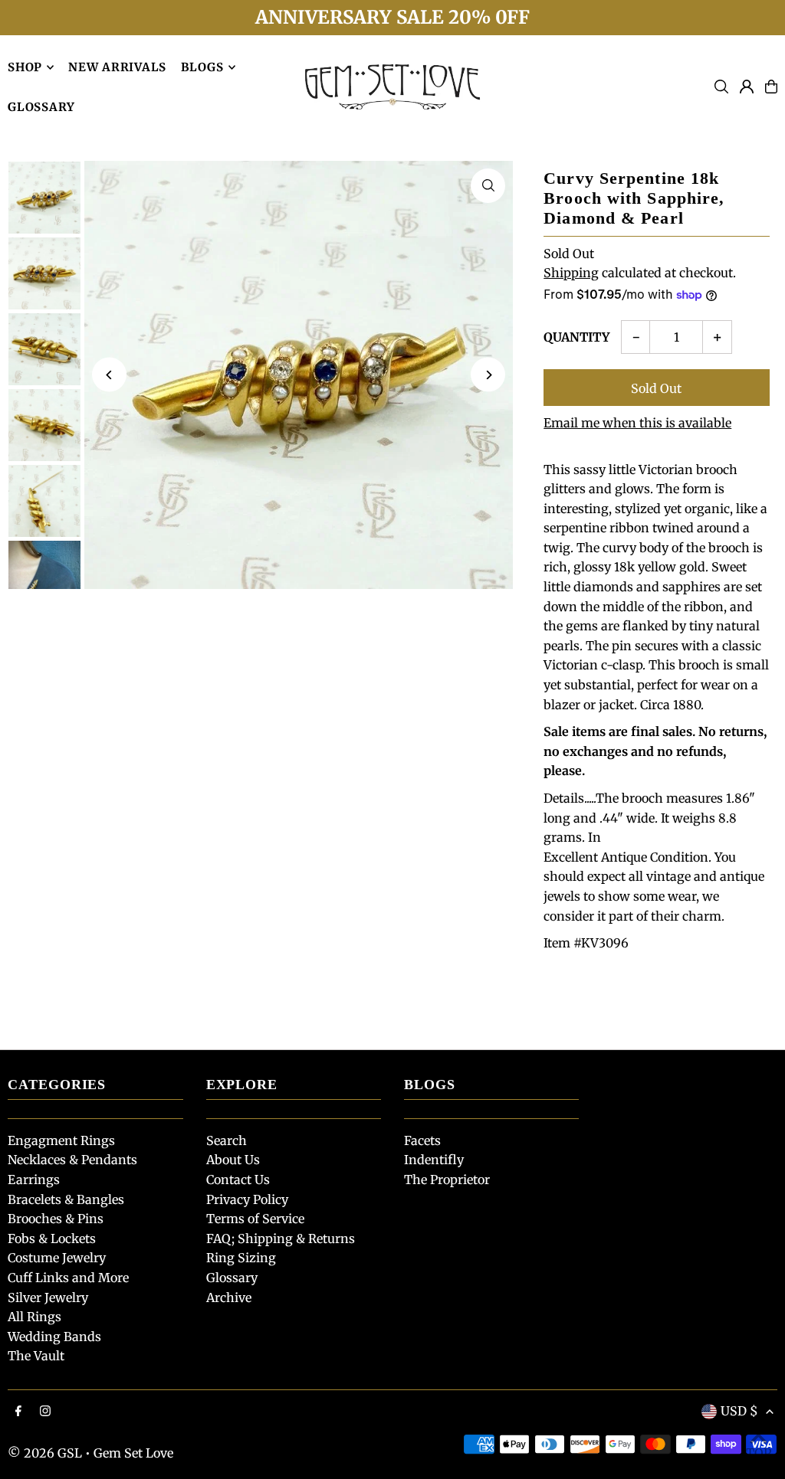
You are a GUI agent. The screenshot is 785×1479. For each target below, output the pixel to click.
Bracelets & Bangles (66, 1199)
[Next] (488, 375)
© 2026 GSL (45, 1453)
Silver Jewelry (48, 1297)
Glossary (232, 1277)
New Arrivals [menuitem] (117, 67)
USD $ (739, 1410)
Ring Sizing (241, 1257)
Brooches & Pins (55, 1218)
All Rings (34, 1316)
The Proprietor (447, 1179)
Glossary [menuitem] (41, 107)
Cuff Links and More (68, 1277)
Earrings (34, 1179)
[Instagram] (45, 1411)
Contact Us (238, 1179)
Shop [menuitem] (25, 67)
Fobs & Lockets (52, 1238)
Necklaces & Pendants (72, 1159)
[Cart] (771, 86)
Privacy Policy (247, 1199)
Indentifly (434, 1159)
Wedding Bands (54, 1336)
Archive (228, 1297)
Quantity (576, 337)
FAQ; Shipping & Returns (280, 1238)
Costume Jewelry (57, 1257)
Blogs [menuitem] (202, 67)
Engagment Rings (61, 1140)
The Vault (36, 1355)
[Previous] (109, 375)
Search (226, 1140)
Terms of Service (255, 1218)
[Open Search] (721, 86)
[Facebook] (18, 1411)
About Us (233, 1159)
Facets (422, 1140)
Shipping (571, 272)
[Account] (747, 86)
